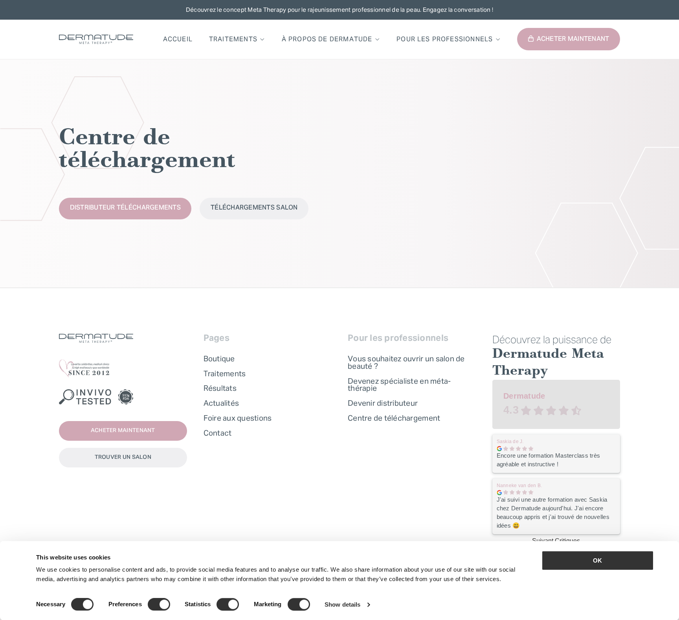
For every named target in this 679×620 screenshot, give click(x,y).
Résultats (220, 388)
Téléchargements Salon (254, 208)
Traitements (233, 39)
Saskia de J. (510, 441)
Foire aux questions (238, 418)
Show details (342, 604)
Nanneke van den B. (519, 485)
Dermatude (524, 396)
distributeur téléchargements (125, 208)
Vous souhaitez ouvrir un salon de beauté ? (406, 362)
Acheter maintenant (573, 39)
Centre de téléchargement (394, 418)
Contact (218, 433)
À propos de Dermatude (327, 39)
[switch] (159, 604)
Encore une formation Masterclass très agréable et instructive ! (548, 459)
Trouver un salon (123, 457)
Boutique (219, 358)
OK (597, 560)
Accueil (178, 39)
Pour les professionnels (444, 39)
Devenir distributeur (383, 403)
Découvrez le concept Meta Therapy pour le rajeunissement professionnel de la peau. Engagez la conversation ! (339, 9)
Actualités (221, 403)
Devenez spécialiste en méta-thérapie (399, 384)
